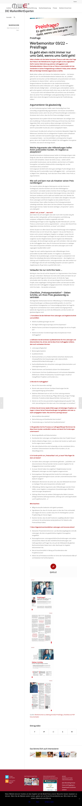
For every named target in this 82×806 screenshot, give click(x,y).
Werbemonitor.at (40, 715)
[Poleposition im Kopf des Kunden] (50, 754)
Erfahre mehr (49, 802)
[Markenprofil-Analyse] (68, 754)
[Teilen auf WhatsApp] (53, 731)
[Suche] (14, 17)
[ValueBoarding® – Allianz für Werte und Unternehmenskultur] (44, 754)
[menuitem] (74, 1)
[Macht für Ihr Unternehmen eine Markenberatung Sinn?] (73, 754)
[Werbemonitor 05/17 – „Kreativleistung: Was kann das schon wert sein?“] (38, 754)
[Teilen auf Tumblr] (62, 731)
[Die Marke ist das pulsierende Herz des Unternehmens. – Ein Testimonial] (32, 754)
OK (29, 802)
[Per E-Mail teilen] (72, 731)
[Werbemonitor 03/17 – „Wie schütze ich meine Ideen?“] (62, 754)
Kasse (75, 1)
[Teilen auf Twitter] (44, 731)
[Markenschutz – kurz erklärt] (80, 403)
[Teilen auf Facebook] (34, 731)
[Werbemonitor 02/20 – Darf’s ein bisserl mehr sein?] (56, 754)
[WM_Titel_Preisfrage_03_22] (53, 27)
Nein (37, 802)
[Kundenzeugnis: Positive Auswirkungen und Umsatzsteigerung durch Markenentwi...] (1, 403)
